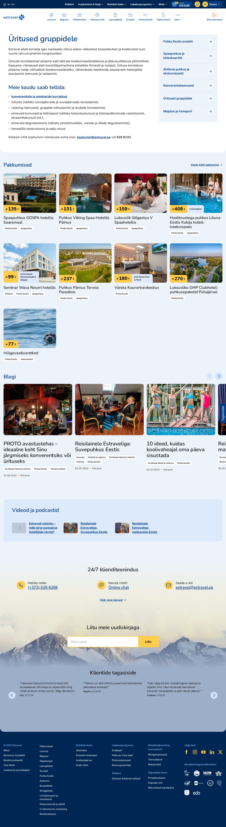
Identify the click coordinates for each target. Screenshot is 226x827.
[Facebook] (186, 752)
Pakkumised (46, 746)
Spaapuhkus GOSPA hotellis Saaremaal (28, 220)
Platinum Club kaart (122, 755)
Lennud (44, 751)
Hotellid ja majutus (97, 457)
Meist (162, 4)
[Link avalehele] (14, 17)
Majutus (44, 756)
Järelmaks (81, 750)
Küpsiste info (155, 782)
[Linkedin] (212, 752)
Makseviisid (154, 764)
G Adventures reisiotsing (53, 809)
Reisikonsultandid (13, 760)
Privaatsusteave (156, 777)
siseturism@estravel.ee (94, 137)
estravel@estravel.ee (194, 587)
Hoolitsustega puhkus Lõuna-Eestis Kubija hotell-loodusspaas (196, 222)
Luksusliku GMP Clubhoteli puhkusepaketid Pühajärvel (194, 289)
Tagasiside (223, 413)
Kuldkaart (117, 750)
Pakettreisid (46, 761)
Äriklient (69, 4)
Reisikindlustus (48, 814)
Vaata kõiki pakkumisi (205, 164)
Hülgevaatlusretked (21, 353)
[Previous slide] (209, 376)
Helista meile (37, 583)
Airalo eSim (82, 765)
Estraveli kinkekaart (86, 755)
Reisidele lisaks (115, 4)
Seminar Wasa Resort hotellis (30, 287)
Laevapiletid (46, 766)
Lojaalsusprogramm (141, 4)
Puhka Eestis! (40, 469)
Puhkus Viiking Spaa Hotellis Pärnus (84, 220)
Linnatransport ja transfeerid (49, 797)
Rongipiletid (46, 790)
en (12, 4)
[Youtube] (203, 752)
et (5, 4)
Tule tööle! (9, 765)
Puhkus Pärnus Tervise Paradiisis (79, 289)
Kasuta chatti (117, 583)
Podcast (80, 462)
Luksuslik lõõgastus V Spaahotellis (133, 220)
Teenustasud (155, 759)
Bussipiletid (46, 785)
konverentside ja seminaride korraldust (39, 96)
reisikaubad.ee (84, 760)
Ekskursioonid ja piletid (52, 804)
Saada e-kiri (184, 583)
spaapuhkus (26, 228)
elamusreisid (27, 359)
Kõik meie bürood (111, 600)
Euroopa (80, 457)
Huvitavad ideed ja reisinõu (18, 469)
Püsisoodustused (121, 760)
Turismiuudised (58, 469)
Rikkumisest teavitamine (161, 787)
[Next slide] (218, 376)
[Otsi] (197, 4)
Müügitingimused (157, 754)
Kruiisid (44, 771)
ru (8, 4)
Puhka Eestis (11, 228)
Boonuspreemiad (121, 765)
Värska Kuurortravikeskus (136, 287)
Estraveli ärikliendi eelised (126, 778)
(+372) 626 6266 (43, 587)
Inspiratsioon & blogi (89, 4)
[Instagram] (195, 752)
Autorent (44, 780)
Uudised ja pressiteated (16, 770)
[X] (220, 752)
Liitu (148, 641)
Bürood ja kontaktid (14, 755)
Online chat (118, 587)
